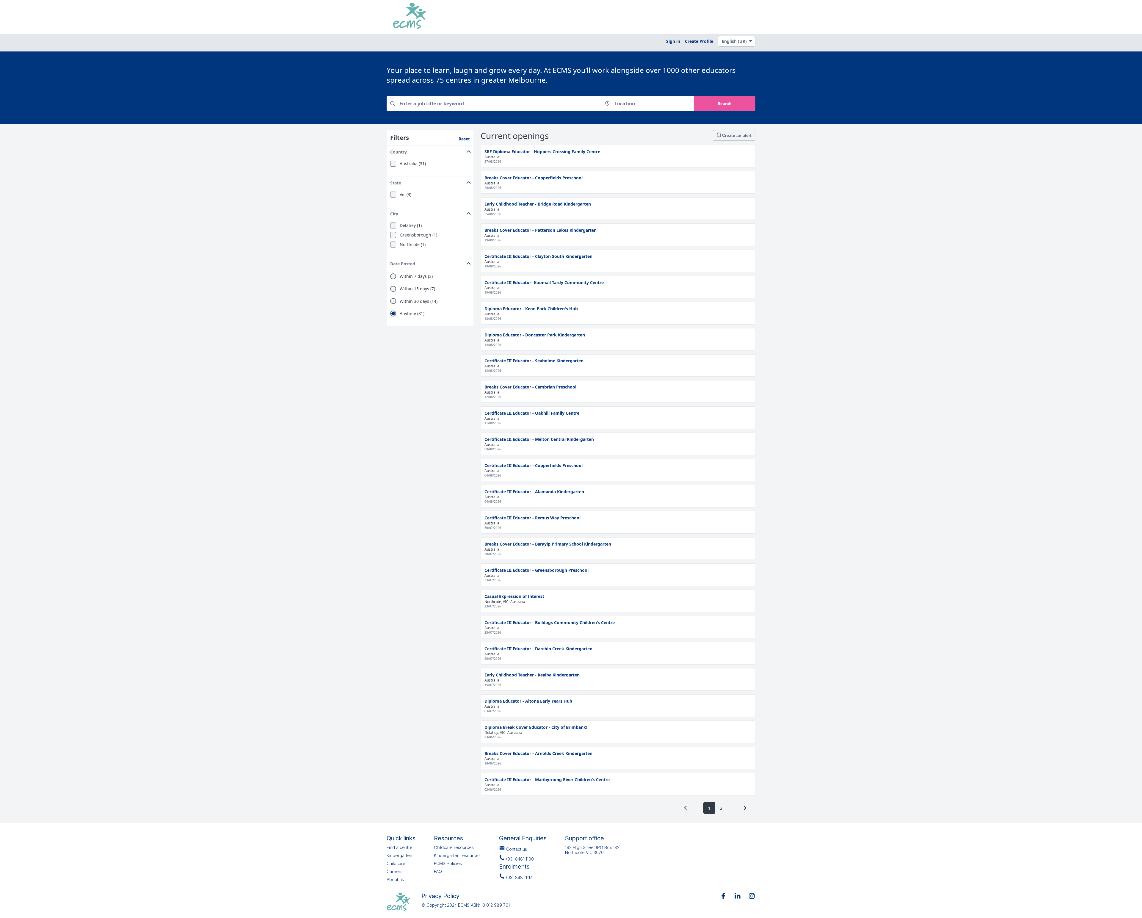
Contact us (516, 849)
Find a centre (399, 847)
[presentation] (685, 808)
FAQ (438, 871)
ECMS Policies (448, 863)
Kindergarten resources (457, 855)
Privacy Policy (440, 896)
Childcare (396, 863)
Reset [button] (464, 139)
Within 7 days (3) (416, 276)
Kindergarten (399, 855)
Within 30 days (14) (418, 301)
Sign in (673, 41)
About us (395, 879)
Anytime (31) (412, 313)
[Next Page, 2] (745, 808)
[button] (430, 150)
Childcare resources (454, 847)
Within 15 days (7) (417, 289)
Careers (394, 871)
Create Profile (699, 41)
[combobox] (494, 103)
